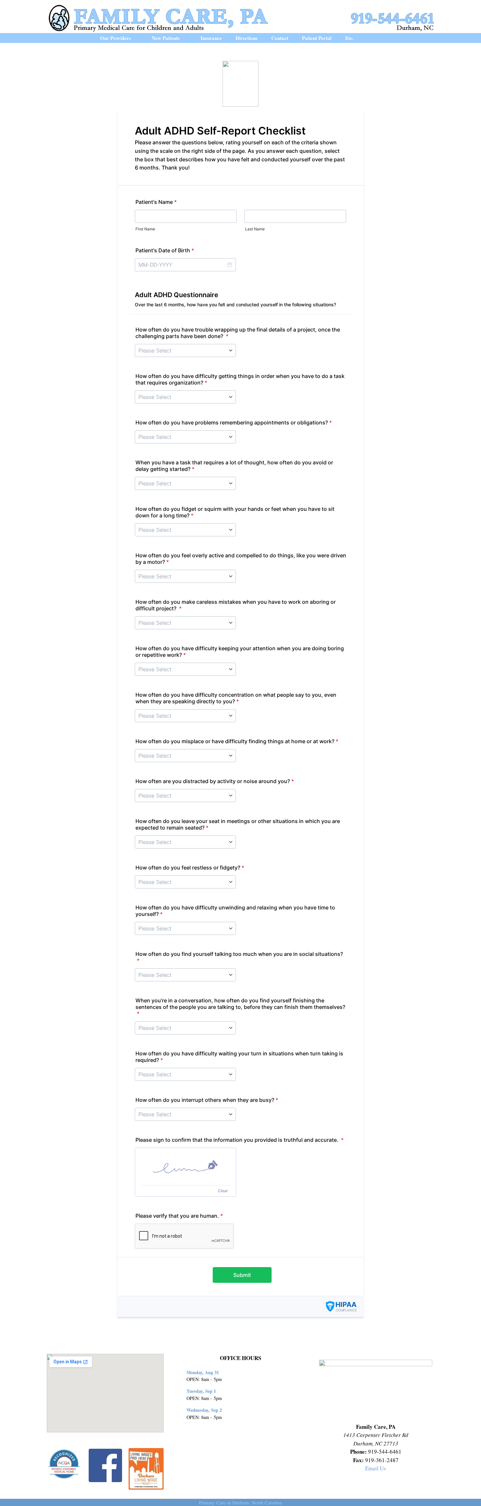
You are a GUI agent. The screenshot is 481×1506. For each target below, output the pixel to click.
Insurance (211, 38)
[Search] (378, 38)
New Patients (166, 38)
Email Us (375, 1468)
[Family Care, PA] (240, 17)
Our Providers (115, 38)
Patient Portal (316, 38)
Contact (279, 38)
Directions (247, 38)
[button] (138, 38)
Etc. (349, 38)
